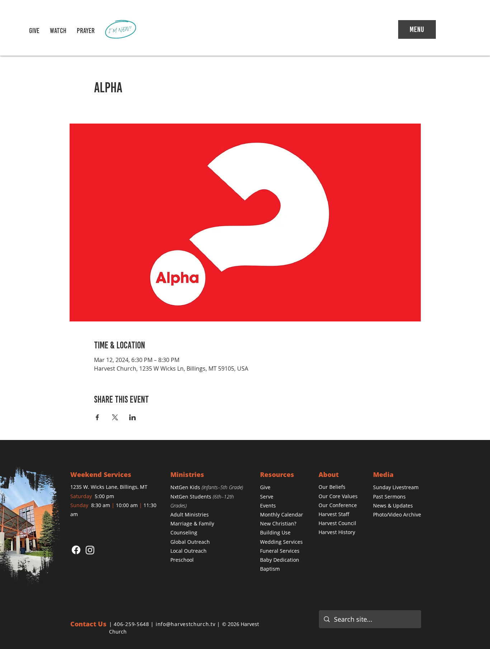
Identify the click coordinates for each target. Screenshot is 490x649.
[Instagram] (90, 550)
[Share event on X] (115, 417)
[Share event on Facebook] (97, 417)
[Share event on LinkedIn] (132, 417)
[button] (58, 30)
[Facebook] (76, 550)
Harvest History (337, 532)
